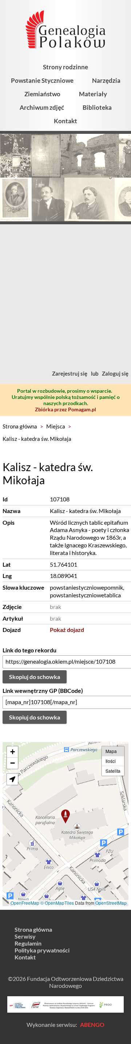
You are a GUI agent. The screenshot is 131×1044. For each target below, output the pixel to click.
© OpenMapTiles (57, 903)
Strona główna (20, 426)
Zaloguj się (115, 373)
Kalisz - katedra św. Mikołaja (37, 438)
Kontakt (65, 121)
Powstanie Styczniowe (42, 80)
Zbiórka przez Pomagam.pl (65, 409)
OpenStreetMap (111, 903)
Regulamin (28, 943)
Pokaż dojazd (67, 629)
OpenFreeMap (25, 903)
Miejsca (55, 426)
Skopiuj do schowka (34, 676)
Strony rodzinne (65, 67)
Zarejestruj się (69, 373)
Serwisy (25, 936)
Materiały (93, 94)
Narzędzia (106, 80)
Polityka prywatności (42, 950)
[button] (65, 816)
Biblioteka (97, 107)
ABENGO (92, 1024)
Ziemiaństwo (42, 94)
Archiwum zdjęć (42, 107)
